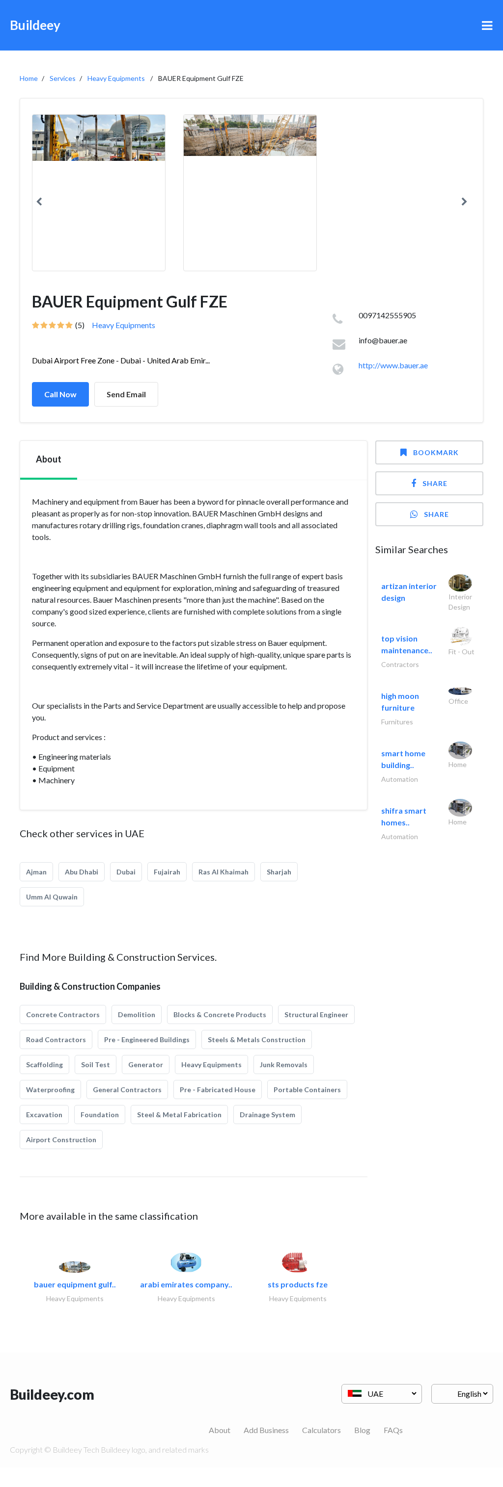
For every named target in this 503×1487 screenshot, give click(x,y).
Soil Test (95, 1064)
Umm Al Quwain (52, 897)
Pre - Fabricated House (217, 1089)
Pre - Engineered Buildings (147, 1039)
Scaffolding (44, 1064)
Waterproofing (50, 1089)
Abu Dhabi (81, 872)
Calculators (321, 1430)
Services (63, 78)
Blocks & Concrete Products (219, 1014)
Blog (362, 1430)
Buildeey (35, 25)
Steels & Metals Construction (257, 1039)
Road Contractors (56, 1039)
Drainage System (267, 1114)
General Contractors (127, 1089)
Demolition (136, 1014)
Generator (145, 1064)
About (219, 1430)
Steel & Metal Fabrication (179, 1114)
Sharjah (279, 872)
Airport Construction (61, 1139)
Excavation (44, 1114)
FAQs (393, 1430)
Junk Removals (283, 1064)
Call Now (60, 394)
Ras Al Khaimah (223, 872)
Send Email (126, 394)
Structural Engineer (316, 1014)
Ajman (36, 872)
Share (434, 483)
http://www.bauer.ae (393, 365)
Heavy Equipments (116, 78)
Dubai (126, 872)
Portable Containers (307, 1089)
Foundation (100, 1114)
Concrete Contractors (63, 1014)
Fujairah (167, 872)
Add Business (266, 1430)
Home (29, 78)
